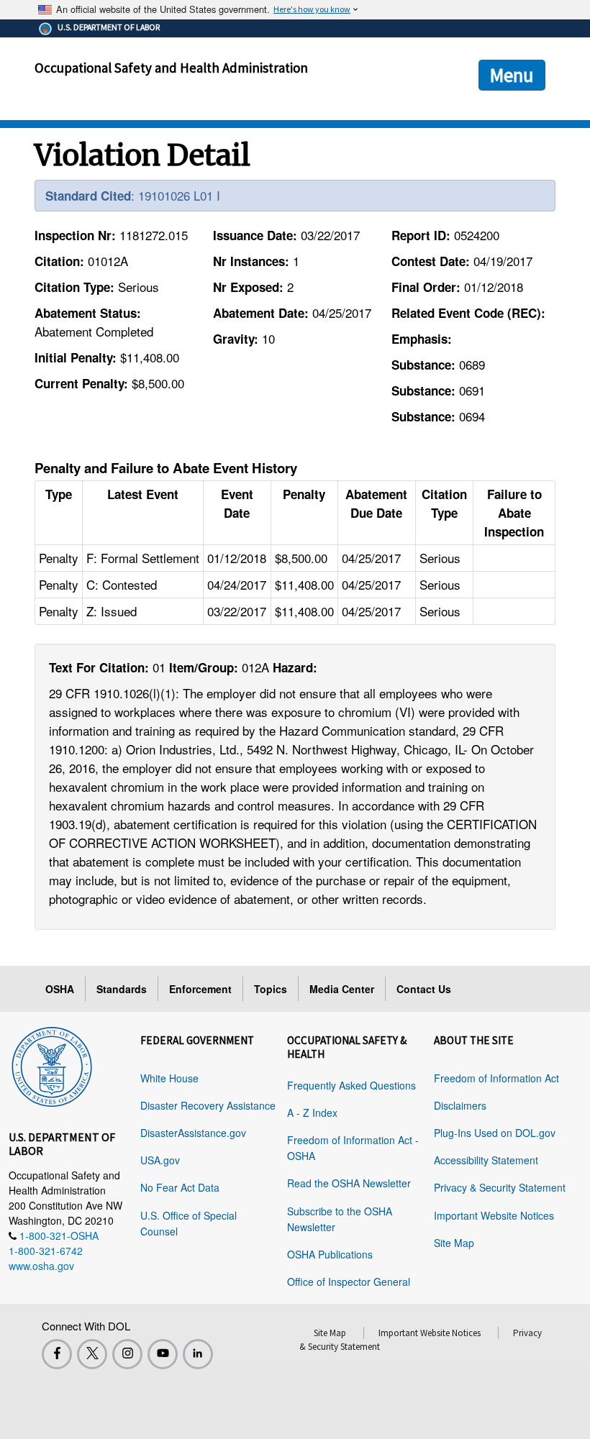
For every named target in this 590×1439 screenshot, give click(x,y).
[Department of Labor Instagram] (127, 1354)
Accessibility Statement (486, 1160)
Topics (270, 989)
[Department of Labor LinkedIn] (198, 1354)
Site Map (454, 1242)
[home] (52, 1064)
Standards (121, 989)
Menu (512, 75)
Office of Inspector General (348, 1281)
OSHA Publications (330, 1254)
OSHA (59, 989)
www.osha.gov (41, 1265)
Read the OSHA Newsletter (349, 1183)
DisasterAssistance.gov (193, 1132)
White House (169, 1078)
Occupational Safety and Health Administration (171, 67)
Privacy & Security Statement (500, 1187)
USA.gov (160, 1160)
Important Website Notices (494, 1215)
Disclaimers (460, 1105)
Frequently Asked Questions (351, 1085)
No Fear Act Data (179, 1187)
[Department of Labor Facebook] (57, 1354)
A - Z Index (312, 1112)
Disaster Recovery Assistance (208, 1105)
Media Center (341, 989)
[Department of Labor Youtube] (163, 1354)
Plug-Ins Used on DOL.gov (494, 1132)
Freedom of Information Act (496, 1078)
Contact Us (423, 989)
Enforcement (200, 989)
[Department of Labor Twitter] (92, 1354)
